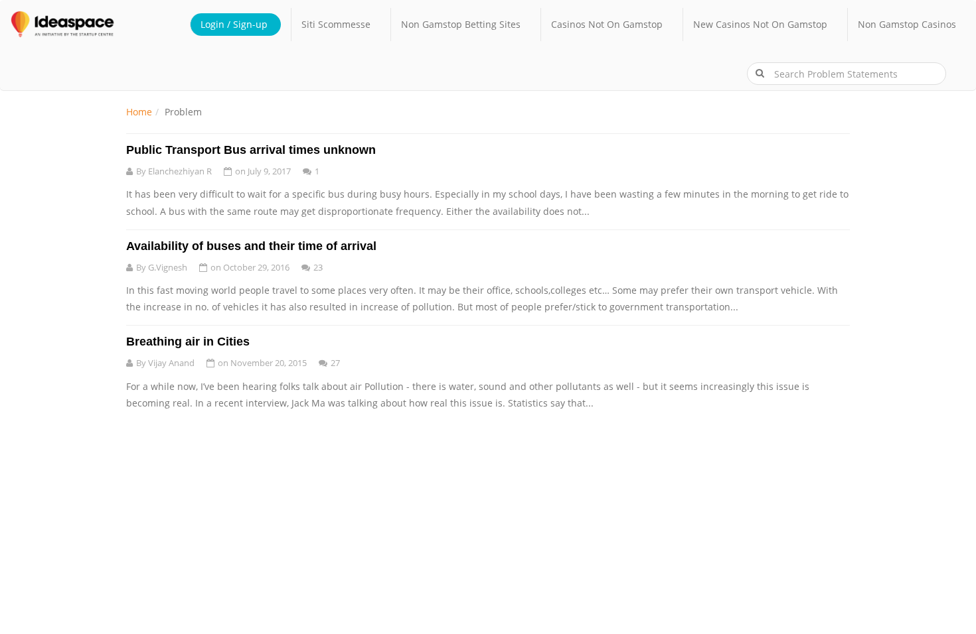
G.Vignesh (167, 267)
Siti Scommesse (335, 24)
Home (139, 111)
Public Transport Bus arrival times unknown (251, 150)
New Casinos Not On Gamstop (760, 24)
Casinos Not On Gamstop (607, 24)
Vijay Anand (171, 363)
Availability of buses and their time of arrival (251, 246)
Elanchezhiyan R (180, 171)
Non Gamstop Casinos (907, 24)
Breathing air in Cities (188, 341)
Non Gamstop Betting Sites (461, 24)
